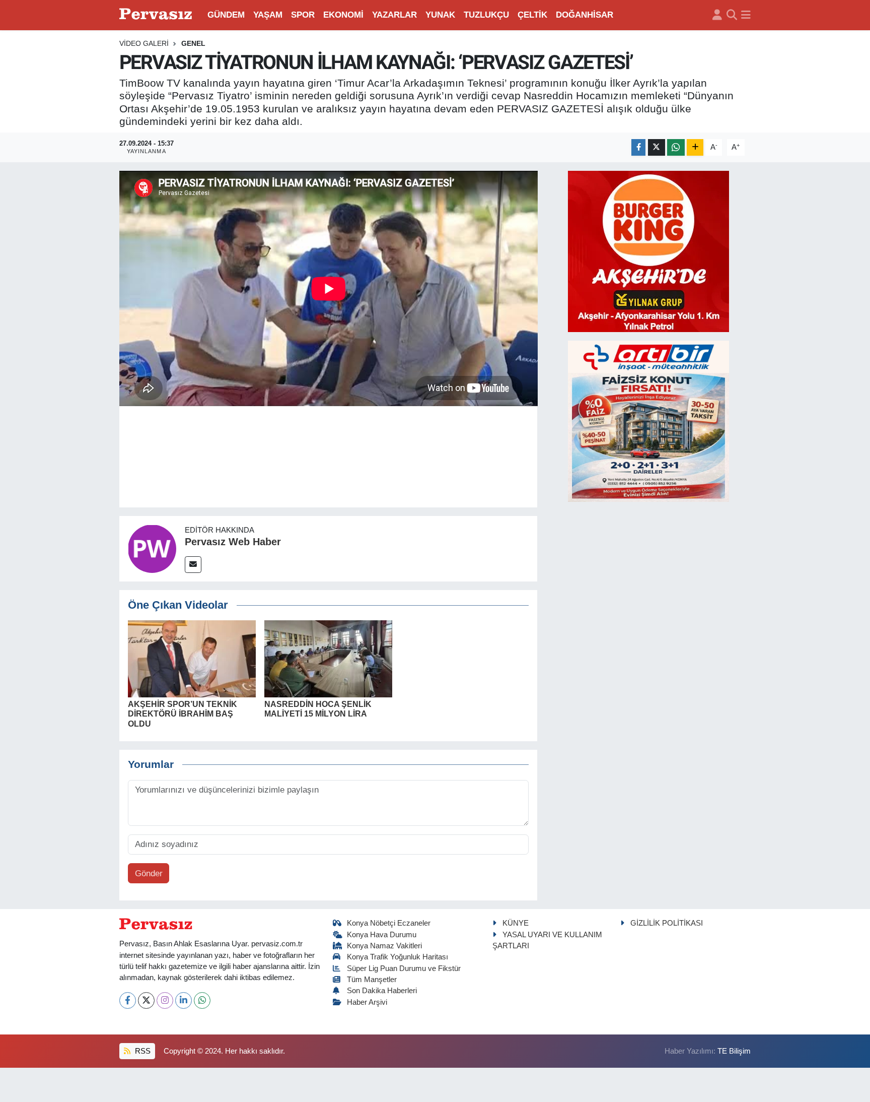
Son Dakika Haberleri (382, 991)
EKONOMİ (343, 15)
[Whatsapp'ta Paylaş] (676, 147)
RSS (142, 1051)
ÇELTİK (532, 15)
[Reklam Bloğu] (648, 250)
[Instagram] (165, 1000)
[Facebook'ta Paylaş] (638, 147)
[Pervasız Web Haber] (152, 548)
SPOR (303, 15)
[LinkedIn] (183, 1000)
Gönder (149, 873)
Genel (193, 43)
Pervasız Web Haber (233, 541)
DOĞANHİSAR (584, 15)
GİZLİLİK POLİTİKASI (666, 923)
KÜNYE (515, 923)
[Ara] (732, 15)
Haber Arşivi (367, 1002)
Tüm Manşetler (372, 980)
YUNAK (440, 15)
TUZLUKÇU (486, 15)
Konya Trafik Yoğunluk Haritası (397, 957)
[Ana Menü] (746, 15)
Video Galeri (144, 43)
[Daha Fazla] (695, 147)
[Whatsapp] (202, 1000)
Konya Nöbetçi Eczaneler (388, 923)
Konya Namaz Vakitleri (384, 946)
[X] (146, 1000)
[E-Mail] (193, 564)
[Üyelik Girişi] (717, 15)
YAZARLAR (394, 15)
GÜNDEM (226, 15)
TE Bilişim (734, 1051)
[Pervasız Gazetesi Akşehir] (157, 15)
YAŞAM (267, 15)
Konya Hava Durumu (381, 935)
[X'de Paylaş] (656, 147)
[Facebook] (127, 1000)
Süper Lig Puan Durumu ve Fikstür (404, 968)
